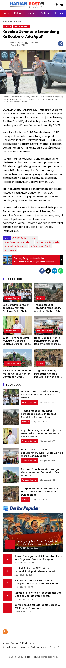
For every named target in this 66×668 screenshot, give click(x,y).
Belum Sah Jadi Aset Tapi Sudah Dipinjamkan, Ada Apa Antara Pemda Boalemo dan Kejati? (36, 582)
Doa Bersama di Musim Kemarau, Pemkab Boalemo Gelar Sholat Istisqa (16, 308)
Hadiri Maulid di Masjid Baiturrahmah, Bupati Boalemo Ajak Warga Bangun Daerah (47, 341)
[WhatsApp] (60, 271)
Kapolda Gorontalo (49, 241)
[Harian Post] (27, 4)
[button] (56, 5)
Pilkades (11, 250)
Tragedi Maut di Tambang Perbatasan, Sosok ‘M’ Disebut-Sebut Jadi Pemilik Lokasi (48, 308)
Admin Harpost (16, 43)
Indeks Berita (10, 643)
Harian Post (30, 656)
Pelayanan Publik (42, 245)
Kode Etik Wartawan (14, 647)
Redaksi (26, 643)
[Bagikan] (60, 43)
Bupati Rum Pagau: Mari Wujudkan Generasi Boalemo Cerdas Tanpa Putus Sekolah (17, 341)
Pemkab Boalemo (21, 26)
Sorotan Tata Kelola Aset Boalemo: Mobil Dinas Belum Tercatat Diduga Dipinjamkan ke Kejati (38, 594)
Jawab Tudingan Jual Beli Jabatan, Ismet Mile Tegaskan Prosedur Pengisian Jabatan (38, 558)
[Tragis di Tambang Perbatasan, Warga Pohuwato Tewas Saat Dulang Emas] (48, 358)
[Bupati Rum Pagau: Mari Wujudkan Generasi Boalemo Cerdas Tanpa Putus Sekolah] (17, 325)
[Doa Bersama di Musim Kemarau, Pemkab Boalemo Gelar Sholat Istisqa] (17, 292)
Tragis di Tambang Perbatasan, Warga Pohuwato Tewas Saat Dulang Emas (47, 374)
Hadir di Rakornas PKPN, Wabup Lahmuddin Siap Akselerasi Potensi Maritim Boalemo (34, 570)
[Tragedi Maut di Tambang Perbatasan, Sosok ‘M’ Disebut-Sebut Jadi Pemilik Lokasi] (48, 292)
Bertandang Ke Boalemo (20, 241)
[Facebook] (42, 271)
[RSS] (5, 631)
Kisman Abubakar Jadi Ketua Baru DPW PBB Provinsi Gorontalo (37, 607)
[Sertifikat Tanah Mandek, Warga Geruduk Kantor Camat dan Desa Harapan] (17, 358)
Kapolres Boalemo (16, 245)
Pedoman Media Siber (43, 647)
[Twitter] (48, 271)
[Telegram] (54, 271)
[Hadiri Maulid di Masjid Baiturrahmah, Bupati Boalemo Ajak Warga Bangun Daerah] (48, 325)
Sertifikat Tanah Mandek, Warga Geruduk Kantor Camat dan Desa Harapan (17, 374)
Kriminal (7, 26)
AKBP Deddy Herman (25, 237)
